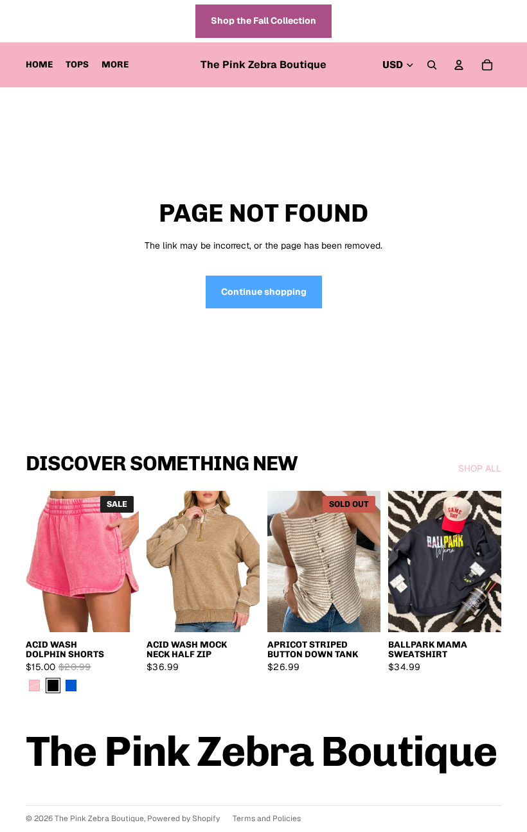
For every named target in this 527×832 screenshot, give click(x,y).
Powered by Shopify (183, 818)
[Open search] (432, 65)
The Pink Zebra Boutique (99, 818)
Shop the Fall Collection (263, 20)
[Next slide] (129, 561)
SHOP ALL (479, 468)
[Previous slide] (36, 561)
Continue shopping (264, 291)
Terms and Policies (267, 818)
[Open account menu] (459, 65)
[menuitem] (115, 65)
